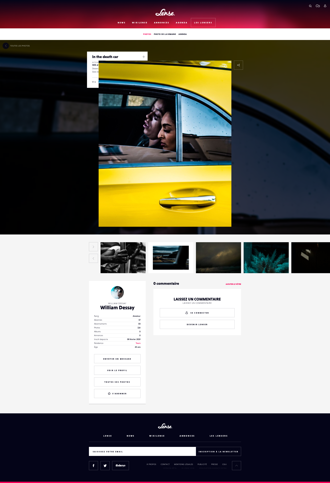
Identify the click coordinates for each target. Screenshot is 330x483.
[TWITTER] (105, 465)
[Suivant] (93, 246)
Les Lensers (203, 22)
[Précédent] (93, 258)
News (122, 22)
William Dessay (117, 307)
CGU (224, 464)
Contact (165, 464)
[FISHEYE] (120, 465)
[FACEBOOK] (93, 465)
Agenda (182, 22)
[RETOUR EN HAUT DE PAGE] (236, 465)
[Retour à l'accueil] (165, 12)
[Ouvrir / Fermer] (144, 57)
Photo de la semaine (165, 34)
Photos (147, 34)
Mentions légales (183, 464)
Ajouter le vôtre (233, 284)
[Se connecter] (325, 5)
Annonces (161, 22)
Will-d (95, 65)
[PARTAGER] (238, 65)
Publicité (202, 464)
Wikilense (139, 22)
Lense (107, 436)
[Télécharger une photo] (317, 5)
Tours (138, 343)
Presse (214, 464)
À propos (151, 464)
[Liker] (225, 66)
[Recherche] (310, 5)
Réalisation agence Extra (213, 468)
